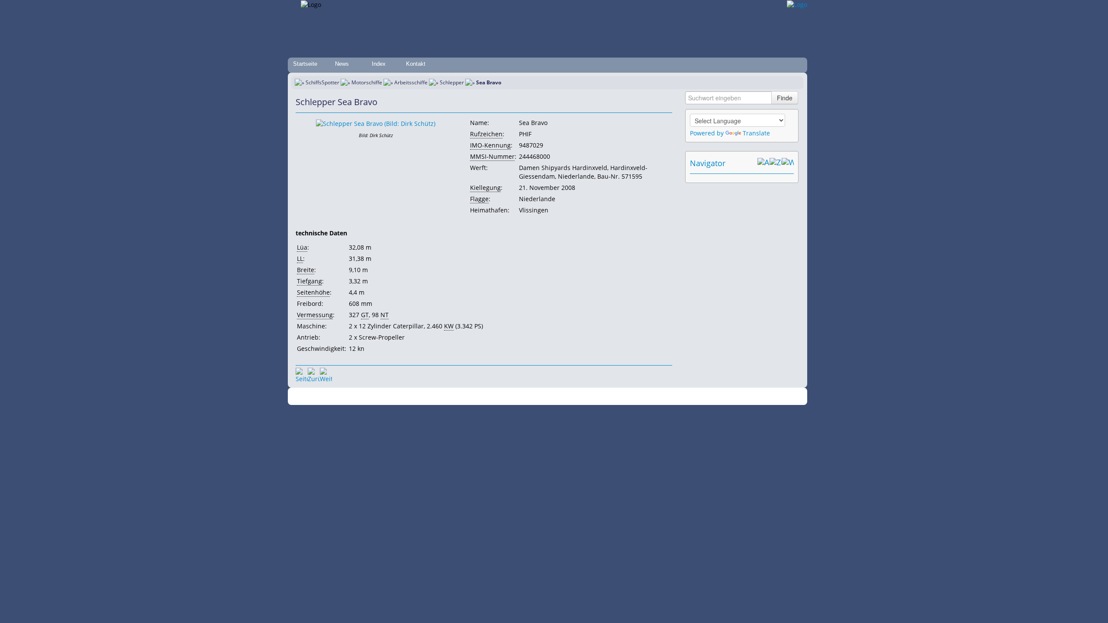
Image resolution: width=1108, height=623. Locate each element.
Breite (305, 270)
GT (365, 315)
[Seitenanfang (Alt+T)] (302, 374)
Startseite (305, 64)
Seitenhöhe (313, 292)
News (342, 64)
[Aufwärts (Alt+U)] (763, 163)
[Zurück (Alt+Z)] (776, 163)
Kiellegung (485, 187)
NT (384, 315)
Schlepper (452, 82)
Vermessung (315, 315)
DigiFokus (651, 396)
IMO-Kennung (490, 145)
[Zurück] (314, 374)
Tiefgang (309, 281)
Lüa (302, 247)
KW (449, 326)
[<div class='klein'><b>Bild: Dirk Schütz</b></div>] (376, 123)
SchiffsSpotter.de (428, 396)
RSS (672, 396)
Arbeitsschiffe (411, 82)
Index (379, 64)
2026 (400, 396)
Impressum (468, 396)
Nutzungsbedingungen (551, 396)
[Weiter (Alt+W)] (788, 163)
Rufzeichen (486, 134)
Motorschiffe (366, 82)
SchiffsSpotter (322, 82)
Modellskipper (616, 396)
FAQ (589, 396)
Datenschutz (503, 396)
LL (300, 258)
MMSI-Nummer (492, 156)
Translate (756, 133)
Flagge (479, 199)
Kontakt (415, 64)
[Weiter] (326, 374)
